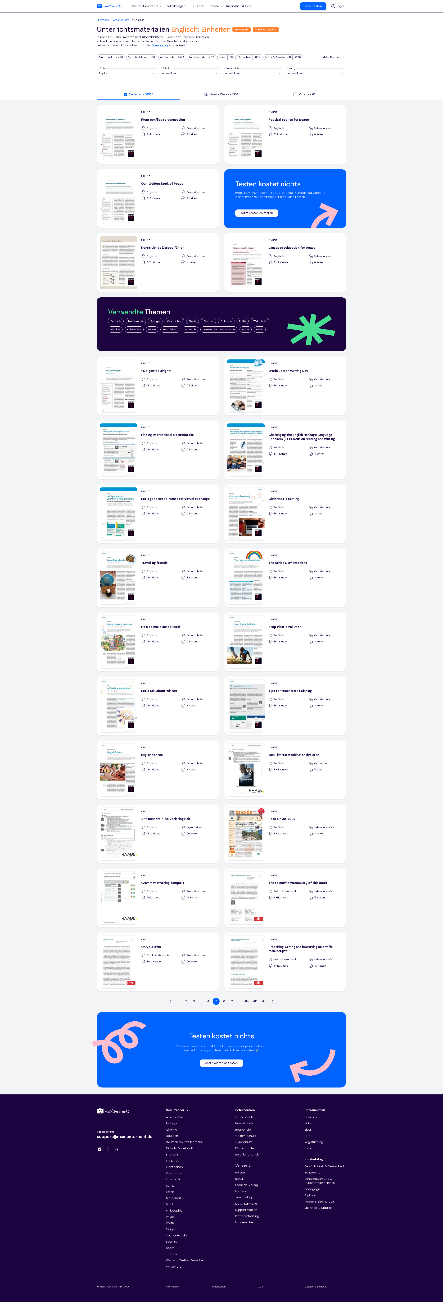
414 (246, 1001)
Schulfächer (175, 1110)
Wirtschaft (259, 321)
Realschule (243, 1130)
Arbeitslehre (174, 1117)
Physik (192, 321)
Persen (240, 1173)
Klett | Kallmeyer (246, 1204)
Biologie (155, 321)
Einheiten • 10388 (141, 94)
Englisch (172, 1155)
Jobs (308, 1123)
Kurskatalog (314, 1159)
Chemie (208, 321)
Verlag (292, 68)
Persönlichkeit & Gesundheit (324, 1166)
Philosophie (134, 329)
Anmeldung (160, 45)
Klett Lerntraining (247, 1216)
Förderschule (244, 1148)
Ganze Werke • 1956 (224, 94)
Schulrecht (312, 1173)
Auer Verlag (243, 1197)
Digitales (311, 1195)
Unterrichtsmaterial (143, 6)
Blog (308, 1130)
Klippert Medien (246, 1210)
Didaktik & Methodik (180, 1148)
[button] (199, 6)
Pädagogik (312, 1189)
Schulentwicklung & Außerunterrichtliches (320, 1181)
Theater (171, 1254)
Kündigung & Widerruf (316, 1286)
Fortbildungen (175, 6)
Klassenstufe (232, 68)
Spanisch (190, 329)
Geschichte (174, 321)
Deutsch (116, 321)
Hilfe (308, 1136)
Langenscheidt (246, 1222)
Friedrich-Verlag (246, 1185)
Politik (242, 321)
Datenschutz (219, 1286)
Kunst (245, 329)
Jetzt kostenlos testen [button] (257, 213)
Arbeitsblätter (121, 20)
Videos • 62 (307, 94)
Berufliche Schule (247, 1155)
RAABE (239, 1179)
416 (264, 1001)
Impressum (172, 1286)
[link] (109, 6)
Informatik (173, 1179)
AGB (260, 1286)
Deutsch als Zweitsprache (219, 329)
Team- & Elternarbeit (319, 1202)
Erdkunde (226, 321)
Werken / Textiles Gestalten (185, 1260)
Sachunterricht (176, 1235)
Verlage (241, 1165)
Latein (152, 329)
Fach (102, 68)
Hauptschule (244, 1123)
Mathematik (135, 321)
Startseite (103, 20)
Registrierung (314, 1142)
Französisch (170, 329)
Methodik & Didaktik (318, 1208)
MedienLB (241, 1191)
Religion (115, 329)
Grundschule (244, 1117)
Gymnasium (243, 1142)
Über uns (311, 1117)
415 (255, 1001)
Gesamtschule (245, 1136)
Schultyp (167, 68)
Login (308, 1148)
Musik (259, 329)
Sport (170, 1248)
